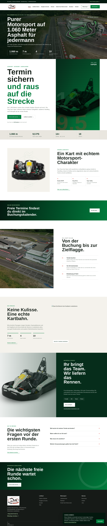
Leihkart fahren (36, 6)
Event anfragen (69, 404)
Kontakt (76, 6)
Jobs (83, 502)
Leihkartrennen (63, 498)
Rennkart (71, 6)
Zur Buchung (94, 210)
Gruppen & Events (45, 6)
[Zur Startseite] (21, 500)
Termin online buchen (14, 116)
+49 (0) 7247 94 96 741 (12, 513)
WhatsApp (85, 6)
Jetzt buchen (95, 6)
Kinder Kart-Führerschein (61, 6)
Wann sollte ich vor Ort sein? (75, 434)
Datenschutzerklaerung (70, 522)
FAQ (40, 505)
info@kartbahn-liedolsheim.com (71, 408)
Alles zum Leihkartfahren (63, 189)
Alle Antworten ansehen (13, 452)
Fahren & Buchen (43, 498)
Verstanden (100, 521)
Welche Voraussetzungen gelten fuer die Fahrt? (75, 444)
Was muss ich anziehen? (75, 439)
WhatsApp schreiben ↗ (12, 516)
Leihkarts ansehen (29, 116)
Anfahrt (83, 500)
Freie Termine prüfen (95, 1)
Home (29, 6)
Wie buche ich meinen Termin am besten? (75, 428)
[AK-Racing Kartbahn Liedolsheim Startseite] (11, 7)
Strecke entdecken (12, 342)
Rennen (52, 6)
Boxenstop (84, 498)
